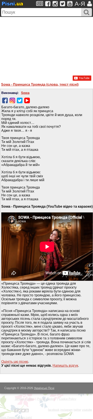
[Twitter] (19, 100)
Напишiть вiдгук (65, 365)
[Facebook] (5, 100)
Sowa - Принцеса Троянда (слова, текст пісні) (40, 84)
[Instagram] (12, 100)
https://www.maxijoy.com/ (16, 417)
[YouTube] (27, 100)
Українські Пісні (44, 388)
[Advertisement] (46, 44)
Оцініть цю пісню (14, 361)
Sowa (25, 93)
